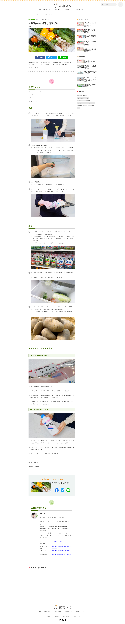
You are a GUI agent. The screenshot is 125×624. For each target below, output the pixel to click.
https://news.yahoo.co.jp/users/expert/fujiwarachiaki (61, 547)
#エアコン (79, 105)
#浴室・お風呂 (91, 105)
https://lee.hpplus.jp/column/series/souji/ (61, 554)
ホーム (30, 14)
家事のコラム (36, 14)
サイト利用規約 (56, 616)
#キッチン (38, 19)
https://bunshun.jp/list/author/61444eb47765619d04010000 (61, 551)
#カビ (78, 108)
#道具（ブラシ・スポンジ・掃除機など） (85, 103)
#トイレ (84, 105)
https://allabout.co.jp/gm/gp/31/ (58, 541)
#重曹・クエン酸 (45, 19)
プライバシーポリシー (65, 616)
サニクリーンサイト (76, 616)
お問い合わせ (47, 616)
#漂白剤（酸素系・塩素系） (83, 98)
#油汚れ (84, 95)
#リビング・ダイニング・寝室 (83, 100)
